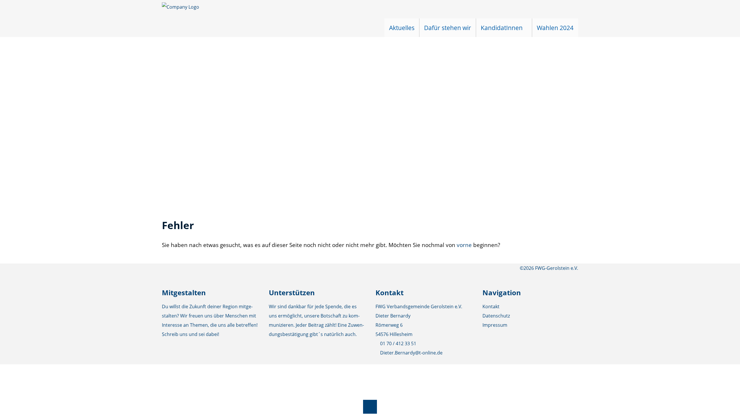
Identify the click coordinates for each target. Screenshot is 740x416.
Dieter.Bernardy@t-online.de (411, 353)
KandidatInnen (502, 28)
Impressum (494, 325)
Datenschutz (496, 316)
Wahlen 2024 (555, 28)
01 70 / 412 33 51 (398, 343)
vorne (464, 245)
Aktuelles (402, 28)
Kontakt (491, 306)
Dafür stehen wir (447, 28)
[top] (370, 407)
